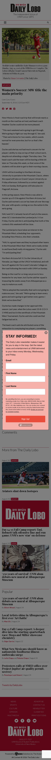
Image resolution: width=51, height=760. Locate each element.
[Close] (46, 332)
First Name (11, 373)
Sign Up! (25, 418)
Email (8, 360)
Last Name (11, 386)
